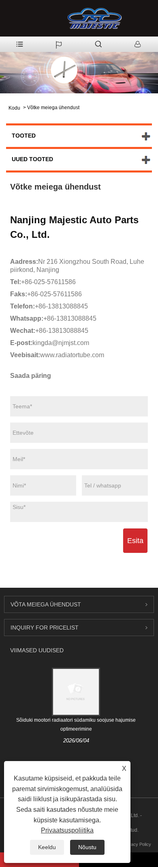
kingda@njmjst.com (60, 342)
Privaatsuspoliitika (67, 830)
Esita (135, 541)
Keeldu (47, 847)
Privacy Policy (137, 844)
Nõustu (87, 847)
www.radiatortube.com (72, 355)
